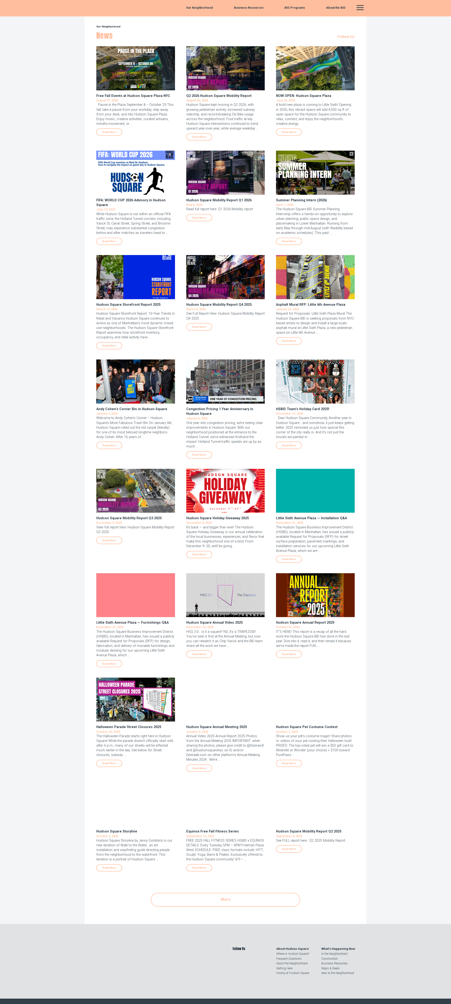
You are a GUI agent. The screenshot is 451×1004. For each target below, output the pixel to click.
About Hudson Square (292, 949)
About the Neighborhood (292, 963)
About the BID (336, 7)
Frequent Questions (289, 958)
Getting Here (284, 968)
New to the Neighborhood (337, 973)
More (225, 899)
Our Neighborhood (199, 7)
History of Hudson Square (292, 973)
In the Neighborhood (334, 953)
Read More (109, 132)
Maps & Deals (330, 968)
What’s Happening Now (338, 949)
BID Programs (294, 7)
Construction (329, 958)
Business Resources (249, 7)
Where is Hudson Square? (292, 953)
